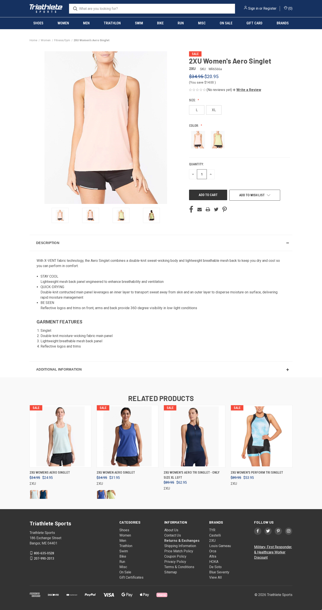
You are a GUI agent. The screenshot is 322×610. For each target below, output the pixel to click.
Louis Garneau (220, 546)
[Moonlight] (44, 494)
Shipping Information (180, 546)
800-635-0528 (44, 553)
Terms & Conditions (179, 567)
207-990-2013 (44, 558)
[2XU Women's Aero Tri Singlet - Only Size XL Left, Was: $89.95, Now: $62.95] (195, 436)
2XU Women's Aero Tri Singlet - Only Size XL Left (191, 475)
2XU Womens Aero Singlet (50, 472)
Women (63, 23)
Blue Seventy (219, 572)
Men (86, 23)
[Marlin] (101, 494)
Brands (283, 23)
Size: (192, 100)
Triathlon (112, 23)
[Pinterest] (224, 209)
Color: (194, 125)
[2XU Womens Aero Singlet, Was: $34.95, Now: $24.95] (60, 436)
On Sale (226, 23)
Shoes (38, 23)
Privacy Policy (175, 562)
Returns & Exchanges (182, 541)
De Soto (215, 567)
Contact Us (172, 535)
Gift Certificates (131, 577)
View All (215, 577)
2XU (212, 541)
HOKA (213, 562)
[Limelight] (111, 494)
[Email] (199, 209)
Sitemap (170, 572)
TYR (212, 530)
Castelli (215, 535)
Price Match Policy (178, 551)
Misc (202, 23)
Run (181, 23)
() (289, 8)
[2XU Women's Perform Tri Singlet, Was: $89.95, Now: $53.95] (262, 436)
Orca (212, 551)
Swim (139, 23)
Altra (212, 556)
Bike (160, 23)
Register (269, 8)
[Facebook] (191, 209)
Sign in (253, 8)
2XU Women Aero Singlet (116, 472)
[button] (247, 90)
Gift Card (254, 23)
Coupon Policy (175, 556)
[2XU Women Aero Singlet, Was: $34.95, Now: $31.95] (127, 436)
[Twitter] (216, 209)
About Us (171, 530)
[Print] (208, 209)
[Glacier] (34, 494)
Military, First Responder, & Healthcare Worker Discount (273, 552)
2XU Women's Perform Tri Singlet (257, 472)
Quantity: (196, 164)
